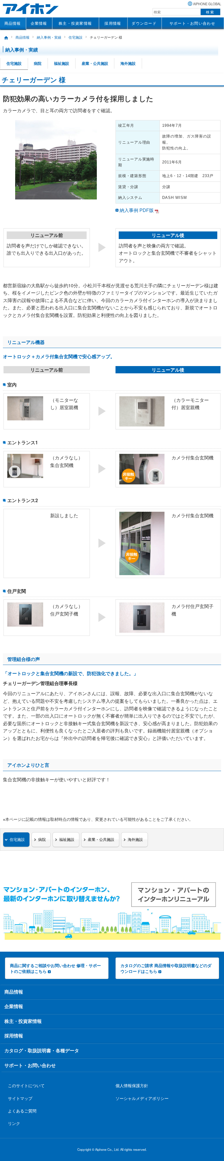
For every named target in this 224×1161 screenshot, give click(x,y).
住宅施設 (76, 37)
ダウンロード (144, 23)
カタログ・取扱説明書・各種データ (41, 1050)
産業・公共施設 (95, 63)
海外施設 (128, 63)
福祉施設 (61, 63)
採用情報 (112, 23)
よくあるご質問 (22, 1111)
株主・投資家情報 (75, 23)
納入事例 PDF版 (137, 210)
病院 (37, 63)
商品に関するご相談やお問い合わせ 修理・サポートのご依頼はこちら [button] (55, 968)
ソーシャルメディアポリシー (142, 1098)
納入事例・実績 (49, 37)
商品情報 (12, 23)
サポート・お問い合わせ (192, 23)
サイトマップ (20, 1098)
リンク (14, 1123)
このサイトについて (26, 1085)
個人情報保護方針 (132, 1085)
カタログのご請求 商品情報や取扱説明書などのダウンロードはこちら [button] (165, 968)
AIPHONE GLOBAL (207, 3)
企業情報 (39, 23)
